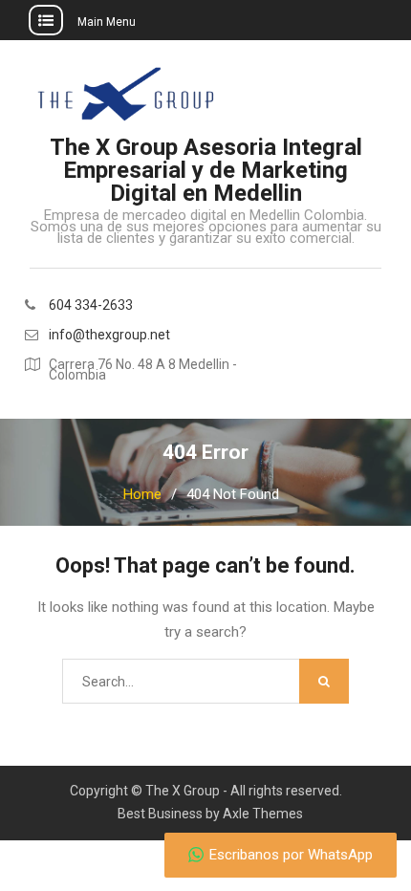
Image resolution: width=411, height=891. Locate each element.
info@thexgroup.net (109, 335)
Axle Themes (263, 813)
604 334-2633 (91, 305)
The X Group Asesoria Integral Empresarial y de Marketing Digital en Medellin (206, 170)
